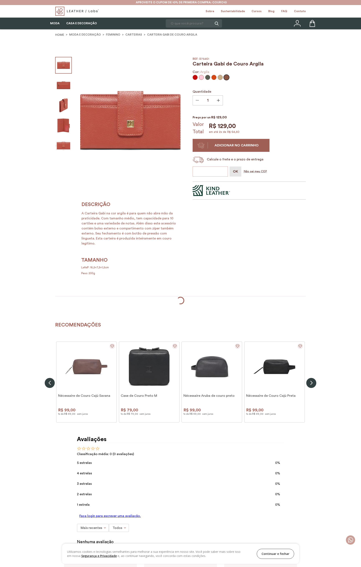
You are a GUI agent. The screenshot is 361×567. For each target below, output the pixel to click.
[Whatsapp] (350, 540)
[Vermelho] (195, 77)
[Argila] (226, 77)
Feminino (113, 34)
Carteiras (133, 34)
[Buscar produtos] (216, 23)
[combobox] (194, 23)
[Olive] (207, 77)
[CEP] (211, 171)
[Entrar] (296, 23)
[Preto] (73, 503)
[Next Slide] (311, 467)
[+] (218, 100)
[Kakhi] (220, 77)
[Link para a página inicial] (59, 35)
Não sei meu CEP (255, 171)
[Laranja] (213, 77)
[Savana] (61, 503)
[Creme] (136, 503)
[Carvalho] (67, 503)
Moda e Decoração (85, 34)
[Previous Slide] (50, 467)
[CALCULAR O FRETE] (235, 171)
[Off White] (129, 503)
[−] (197, 100)
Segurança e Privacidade (99, 556)
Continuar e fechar (275, 554)
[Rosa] (201, 77)
